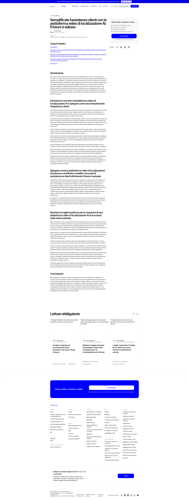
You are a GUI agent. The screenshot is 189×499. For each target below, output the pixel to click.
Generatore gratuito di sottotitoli (111, 442)
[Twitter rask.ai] (121, 495)
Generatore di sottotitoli (130, 450)
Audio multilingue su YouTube (92, 426)
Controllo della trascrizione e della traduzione (58, 415)
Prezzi (100, 6)
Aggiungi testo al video (129, 447)
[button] (75, 6)
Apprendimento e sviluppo (94, 412)
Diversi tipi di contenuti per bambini (94, 437)
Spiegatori (89, 434)
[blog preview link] (64, 343)
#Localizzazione (70, 37)
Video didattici (91, 422)
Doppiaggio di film (110, 433)
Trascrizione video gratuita (112, 453)
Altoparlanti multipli (55, 427)
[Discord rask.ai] (128, 495)
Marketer (107, 414)
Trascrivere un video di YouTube (129, 412)
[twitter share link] (117, 47)
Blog (69, 430)
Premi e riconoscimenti (74, 414)
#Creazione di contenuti (81, 37)
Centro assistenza (55, 447)
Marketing (89, 420)
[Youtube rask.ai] (138, 495)
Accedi (115, 6)
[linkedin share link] (125, 47)
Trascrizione (126, 423)
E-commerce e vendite (111, 430)
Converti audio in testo (129, 439)
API (51, 432)
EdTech (107, 412)
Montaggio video (91, 417)
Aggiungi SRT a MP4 (128, 444)
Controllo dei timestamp (57, 419)
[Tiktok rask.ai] (134, 495)
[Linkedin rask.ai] (125, 495)
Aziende (107, 422)
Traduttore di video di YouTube (129, 419)
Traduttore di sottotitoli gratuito (111, 449)
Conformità (71, 417)
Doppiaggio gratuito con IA (112, 446)
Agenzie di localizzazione (94, 414)
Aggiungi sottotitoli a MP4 (130, 442)
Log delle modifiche (74, 438)
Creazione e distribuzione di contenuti (94, 430)
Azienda (70, 433)
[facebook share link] (121, 47)
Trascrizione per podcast (130, 434)
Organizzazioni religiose (93, 446)
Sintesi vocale (127, 436)
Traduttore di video (128, 416)
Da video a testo (127, 426)
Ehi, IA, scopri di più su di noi (80, 495)
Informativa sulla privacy (90, 495)
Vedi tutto (125, 458)
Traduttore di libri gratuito (112, 460)
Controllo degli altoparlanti (57, 424)
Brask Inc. (57, 493)
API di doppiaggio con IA (75, 425)
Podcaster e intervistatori (112, 420)
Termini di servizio (101, 495)
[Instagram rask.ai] (131, 495)
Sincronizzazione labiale (129, 455)
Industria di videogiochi (111, 427)
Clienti (70, 412)
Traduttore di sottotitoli (129, 452)
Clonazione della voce (56, 421)
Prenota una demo (73, 436)
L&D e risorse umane (111, 425)
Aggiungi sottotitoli (128, 428)
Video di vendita (91, 443)
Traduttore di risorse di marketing (111, 456)
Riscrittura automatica (56, 429)
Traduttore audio (127, 431)
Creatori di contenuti (110, 417)
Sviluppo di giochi (91, 441)
